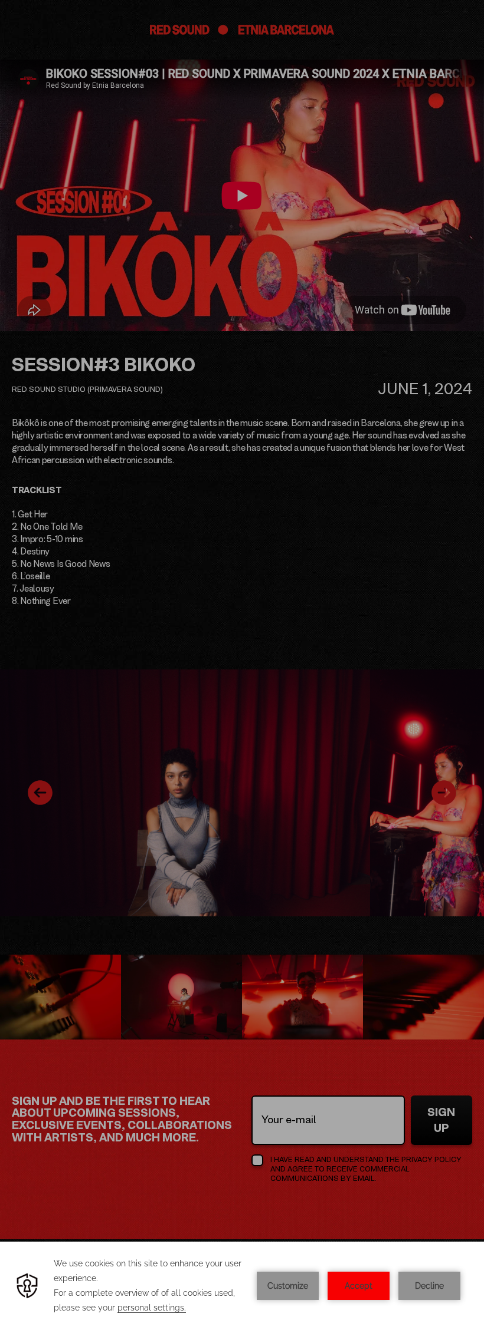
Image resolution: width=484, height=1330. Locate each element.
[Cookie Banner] (242, 1286)
